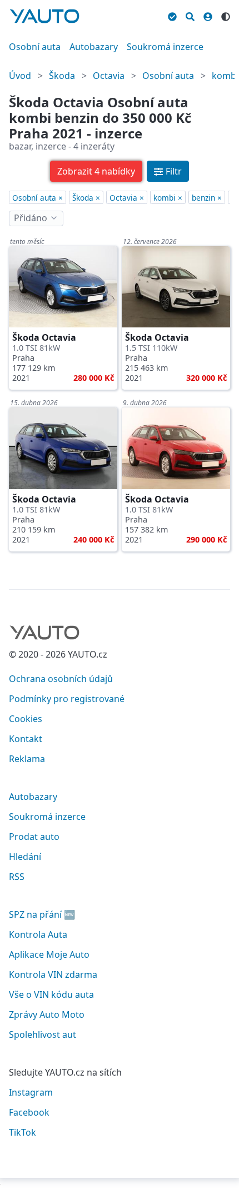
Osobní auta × (37, 197)
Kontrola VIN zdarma (53, 974)
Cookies (25, 719)
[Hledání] (190, 15)
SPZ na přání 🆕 (42, 914)
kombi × (167, 197)
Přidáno (30, 218)
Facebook (29, 1112)
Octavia (109, 75)
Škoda (62, 75)
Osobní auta (35, 47)
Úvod (20, 75)
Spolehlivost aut (42, 1034)
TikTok (22, 1132)
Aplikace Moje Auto (49, 954)
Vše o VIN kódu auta (51, 994)
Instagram (31, 1092)
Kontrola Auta (38, 934)
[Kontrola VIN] (172, 15)
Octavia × (126, 197)
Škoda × (86, 197)
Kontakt (25, 739)
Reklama (27, 759)
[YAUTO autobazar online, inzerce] (44, 16)
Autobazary (93, 47)
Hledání (25, 856)
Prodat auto (34, 836)
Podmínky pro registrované (67, 699)
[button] (96, 171)
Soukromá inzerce (165, 47)
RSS (16, 876)
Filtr (174, 171)
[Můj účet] (208, 15)
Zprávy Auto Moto (46, 1014)
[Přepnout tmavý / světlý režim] (225, 15)
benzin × (207, 197)
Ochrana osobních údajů (61, 679)
